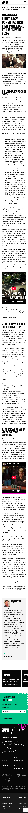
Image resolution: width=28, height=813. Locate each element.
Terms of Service (6, 765)
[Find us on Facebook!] (17, 1)
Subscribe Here (8, 718)
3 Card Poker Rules (23, 806)
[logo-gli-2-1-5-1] (4, 780)
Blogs (8, 7)
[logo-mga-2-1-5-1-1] (23, 775)
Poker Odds (18, 745)
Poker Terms (7, 745)
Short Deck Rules (22, 808)
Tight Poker (5, 2)
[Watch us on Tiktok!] (9, 1)
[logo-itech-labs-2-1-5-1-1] (18, 775)
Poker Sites (17, 757)
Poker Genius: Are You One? (20, 769)
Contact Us (4, 760)
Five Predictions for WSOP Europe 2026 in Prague (11, 680)
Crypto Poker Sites (6, 806)
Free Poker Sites (5, 808)
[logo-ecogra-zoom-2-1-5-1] (13, 775)
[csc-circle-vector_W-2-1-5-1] (9, 780)
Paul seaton (16, 601)
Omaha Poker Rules (23, 803)
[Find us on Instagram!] (16, 730)
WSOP (7, 675)
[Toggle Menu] (25, 2)
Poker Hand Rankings (10, 741)
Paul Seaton (10, 37)
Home (3, 7)
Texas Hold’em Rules (23, 801)
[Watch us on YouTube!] (13, 1)
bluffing (17, 77)
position (13, 79)
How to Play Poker (18, 760)
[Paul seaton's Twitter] (4, 653)
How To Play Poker (10, 15)
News (15, 763)
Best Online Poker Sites (7, 801)
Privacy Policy (5, 763)
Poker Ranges (7, 748)
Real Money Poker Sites (7, 803)
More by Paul (8, 657)
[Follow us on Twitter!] (12, 730)
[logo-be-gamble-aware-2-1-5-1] (7, 775)
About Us (4, 757)
